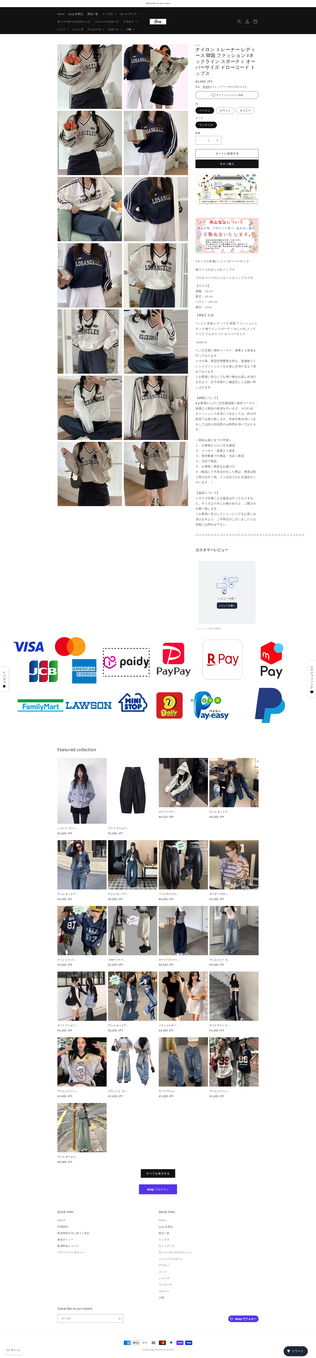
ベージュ (204, 110)
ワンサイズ (206, 125)
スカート (164, 1291)
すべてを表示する (158, 1173)
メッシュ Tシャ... (66, 959)
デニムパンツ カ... (219, 959)
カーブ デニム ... (168, 1091)
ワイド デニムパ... (118, 828)
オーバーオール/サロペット (175, 1252)
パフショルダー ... (169, 1025)
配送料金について (68, 1246)
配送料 (206, 86)
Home (162, 1220)
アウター (164, 1265)
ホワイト (225, 110)
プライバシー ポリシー (71, 1252)
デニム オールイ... (67, 1156)
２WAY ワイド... (116, 959)
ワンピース (165, 1284)
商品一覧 (164, 1233)
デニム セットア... (219, 811)
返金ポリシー (65, 1239)
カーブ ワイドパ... (169, 959)
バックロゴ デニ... (169, 894)
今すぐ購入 (227, 164)
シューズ (164, 1278)
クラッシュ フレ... (118, 1091)
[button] (109, 14)
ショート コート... (67, 828)
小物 (161, 1297)
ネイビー (245, 110)
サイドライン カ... (219, 1025)
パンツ (163, 1271)
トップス (164, 1239)
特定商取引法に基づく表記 (73, 1233)
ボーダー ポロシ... (219, 894)
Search (61, 1220)
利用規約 (62, 1226)
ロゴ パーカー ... (168, 811)
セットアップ (167, 1246)
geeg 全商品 (166, 1226)
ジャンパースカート (171, 1259)
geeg (152, 1349)
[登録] (119, 1318)
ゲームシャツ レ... (67, 1091)
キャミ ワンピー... (67, 1025)
